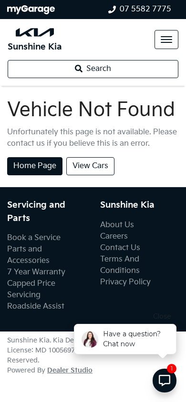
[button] (166, 39)
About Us (117, 225)
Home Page (34, 166)
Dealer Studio (70, 370)
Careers (114, 236)
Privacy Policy (125, 282)
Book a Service (34, 237)
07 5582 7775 (145, 9)
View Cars (90, 166)
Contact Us (120, 247)
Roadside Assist (35, 306)
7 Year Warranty (36, 272)
